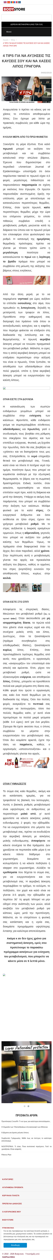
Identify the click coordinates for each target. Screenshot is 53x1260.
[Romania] (12, 2)
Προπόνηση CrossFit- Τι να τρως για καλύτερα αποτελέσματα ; (25, 1121)
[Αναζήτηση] (49, 17)
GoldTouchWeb (8, 1257)
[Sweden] (19, 2)
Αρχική (5, 40)
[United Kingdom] (5, 2)
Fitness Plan (6, 1155)
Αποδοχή (15, 1245)
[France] (16, 2)
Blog (13, 40)
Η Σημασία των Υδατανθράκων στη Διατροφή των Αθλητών (24, 1127)
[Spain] (8, 2)
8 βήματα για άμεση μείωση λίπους (15, 1133)
